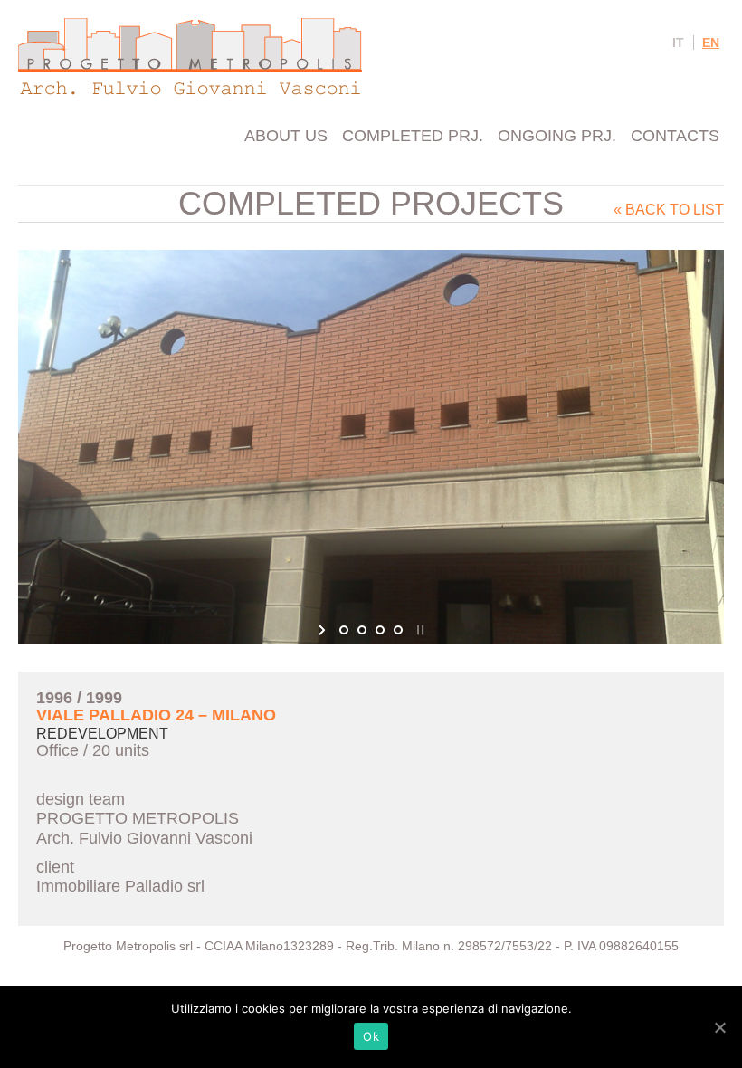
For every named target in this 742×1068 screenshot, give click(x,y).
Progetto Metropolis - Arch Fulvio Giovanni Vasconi (190, 57)
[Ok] (719, 1027)
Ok (371, 1036)
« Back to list (669, 209)
